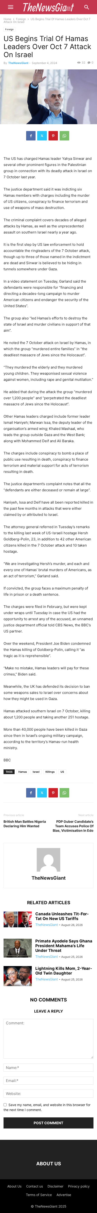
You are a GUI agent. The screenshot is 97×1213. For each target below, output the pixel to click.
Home (7, 19)
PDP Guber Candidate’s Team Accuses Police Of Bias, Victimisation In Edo (73, 825)
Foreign (21, 19)
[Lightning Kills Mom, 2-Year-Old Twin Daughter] (18, 976)
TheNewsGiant (18, 63)
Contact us (34, 1186)
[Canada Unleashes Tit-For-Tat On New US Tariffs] (18, 920)
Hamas (22, 771)
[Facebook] (31, 135)
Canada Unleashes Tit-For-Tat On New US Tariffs (62, 916)
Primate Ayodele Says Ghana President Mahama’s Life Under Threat (63, 946)
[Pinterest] (53, 135)
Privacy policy (79, 1186)
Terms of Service (39, 1195)
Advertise (64, 1195)
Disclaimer (55, 1186)
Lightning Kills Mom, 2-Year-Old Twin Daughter (63, 970)
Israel (36, 771)
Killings (50, 771)
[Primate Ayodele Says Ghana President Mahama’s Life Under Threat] (18, 948)
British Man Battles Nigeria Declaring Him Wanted (25, 823)
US (62, 771)
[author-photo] (48, 871)
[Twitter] (42, 135)
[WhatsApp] (64, 135)
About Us (14, 1186)
